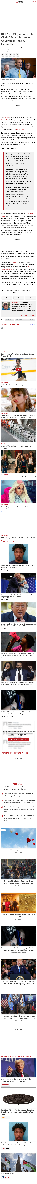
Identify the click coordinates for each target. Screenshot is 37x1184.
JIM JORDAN (9, 320)
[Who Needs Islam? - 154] (18, 1162)
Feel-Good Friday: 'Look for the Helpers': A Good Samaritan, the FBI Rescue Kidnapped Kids (17, 713)
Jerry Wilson (18, 919)
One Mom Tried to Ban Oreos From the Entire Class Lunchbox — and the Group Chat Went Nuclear (17, 1112)
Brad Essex (18, 886)
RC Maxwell (18, 1021)
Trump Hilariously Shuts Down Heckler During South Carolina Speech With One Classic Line (18, 625)
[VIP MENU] (34, 1)
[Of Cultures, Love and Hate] (18, 838)
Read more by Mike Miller (28, 315)
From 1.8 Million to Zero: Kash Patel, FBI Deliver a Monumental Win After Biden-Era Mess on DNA (17, 683)
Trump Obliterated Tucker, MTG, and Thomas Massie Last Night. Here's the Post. (17, 1080)
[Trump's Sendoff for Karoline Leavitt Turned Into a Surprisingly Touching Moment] (18, 583)
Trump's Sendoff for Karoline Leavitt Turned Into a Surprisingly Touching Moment (17, 596)
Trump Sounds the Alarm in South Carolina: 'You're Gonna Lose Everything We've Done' (18, 982)
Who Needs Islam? (7, 1173)
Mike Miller (6, 47)
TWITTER (31, 320)
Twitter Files (20, 129)
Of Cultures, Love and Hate (18, 850)
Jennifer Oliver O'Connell (8, 716)
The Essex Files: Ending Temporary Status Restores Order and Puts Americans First (18, 882)
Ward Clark (18, 852)
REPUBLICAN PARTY (21, 320)
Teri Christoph (5, 570)
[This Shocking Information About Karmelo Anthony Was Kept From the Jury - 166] (18, 1131)
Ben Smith (4, 687)
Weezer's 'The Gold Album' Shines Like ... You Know (18, 915)
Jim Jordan (4, 120)
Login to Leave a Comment (18, 739)
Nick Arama (4, 628)
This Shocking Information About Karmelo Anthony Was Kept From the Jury (18, 566)
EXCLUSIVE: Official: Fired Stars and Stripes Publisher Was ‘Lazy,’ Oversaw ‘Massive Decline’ (18, 1017)
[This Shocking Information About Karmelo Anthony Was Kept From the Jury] (18, 553)
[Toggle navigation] (2, 1)
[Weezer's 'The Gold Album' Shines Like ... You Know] (18, 902)
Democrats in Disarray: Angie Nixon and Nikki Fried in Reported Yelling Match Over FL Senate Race (18, 654)
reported (6, 117)
